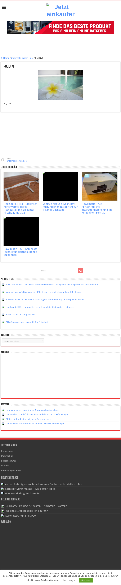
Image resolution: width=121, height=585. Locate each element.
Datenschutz (7, 456)
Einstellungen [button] (68, 580)
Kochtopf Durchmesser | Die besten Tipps (30, 488)
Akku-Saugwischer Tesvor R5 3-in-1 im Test (27, 322)
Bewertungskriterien (11, 470)
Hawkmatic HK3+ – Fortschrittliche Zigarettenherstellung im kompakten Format (97, 208)
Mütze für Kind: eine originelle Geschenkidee (28, 419)
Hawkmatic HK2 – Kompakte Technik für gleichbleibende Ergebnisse (20, 252)
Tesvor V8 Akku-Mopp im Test (20, 314)
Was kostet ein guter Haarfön (22, 493)
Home (6, 58)
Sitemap (5, 465)
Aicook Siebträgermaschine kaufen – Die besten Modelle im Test (43, 484)
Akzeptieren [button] (86, 580)
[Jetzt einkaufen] (60, 10)
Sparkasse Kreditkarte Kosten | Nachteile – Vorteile (36, 506)
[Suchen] (80, 270)
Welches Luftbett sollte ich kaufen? (27, 510)
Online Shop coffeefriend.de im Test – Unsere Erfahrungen (35, 423)
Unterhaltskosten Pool (22, 58)
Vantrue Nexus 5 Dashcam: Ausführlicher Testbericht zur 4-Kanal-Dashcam (60, 206)
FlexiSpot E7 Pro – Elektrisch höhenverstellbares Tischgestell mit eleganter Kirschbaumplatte (20, 208)
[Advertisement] (60, 47)
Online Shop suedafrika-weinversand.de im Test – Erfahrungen (37, 414)
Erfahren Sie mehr (50, 580)
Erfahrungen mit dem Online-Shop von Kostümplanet (32, 410)
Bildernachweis (8, 460)
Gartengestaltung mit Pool (20, 515)
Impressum (7, 451)
